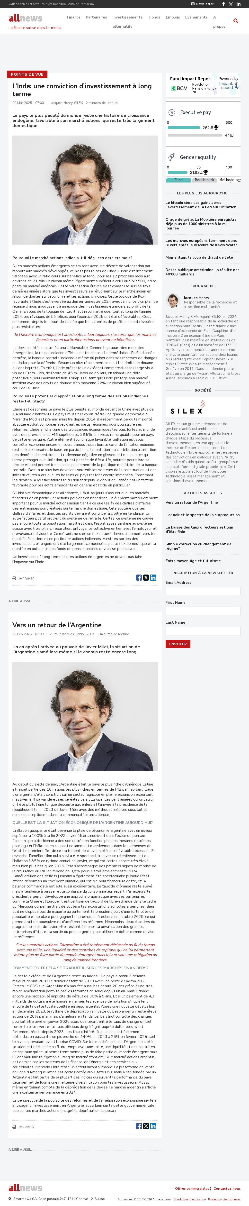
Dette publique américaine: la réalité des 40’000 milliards (203, 272)
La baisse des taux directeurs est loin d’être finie (199, 529)
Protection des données (224, 1199)
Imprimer (27, 579)
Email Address (179, 582)
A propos (219, 18)
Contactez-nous (226, 1188)
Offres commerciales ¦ (193, 1188)
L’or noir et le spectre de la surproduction (203, 515)
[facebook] (139, 577)
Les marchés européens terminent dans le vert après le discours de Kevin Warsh (202, 242)
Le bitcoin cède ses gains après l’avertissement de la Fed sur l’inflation (201, 205)
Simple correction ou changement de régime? (198, 546)
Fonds (154, 17)
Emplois (173, 17)
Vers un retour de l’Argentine (192, 502)
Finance (73, 17)
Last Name (175, 622)
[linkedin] (153, 577)
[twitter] (146, 577)
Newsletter (204, 4)
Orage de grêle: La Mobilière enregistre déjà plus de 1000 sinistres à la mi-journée (201, 223)
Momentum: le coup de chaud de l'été (199, 257)
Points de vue (27, 74)
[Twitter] (231, 4)
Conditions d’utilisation (189, 1199)
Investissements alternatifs (127, 18)
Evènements (196, 17)
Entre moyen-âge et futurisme (193, 561)
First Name (176, 602)
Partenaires (96, 17)
